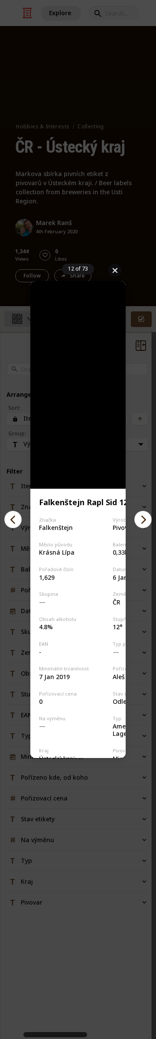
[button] (13, 519)
